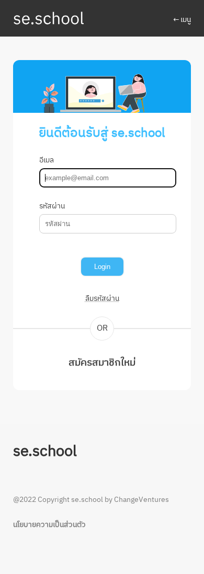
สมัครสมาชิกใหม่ (102, 363)
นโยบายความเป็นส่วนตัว (49, 525)
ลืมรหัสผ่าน (102, 298)
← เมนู (182, 20)
